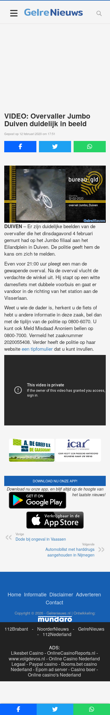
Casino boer (83, 669)
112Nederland (57, 634)
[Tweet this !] (55, 146)
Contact (54, 602)
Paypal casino (43, 664)
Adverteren (88, 594)
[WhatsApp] (90, 146)
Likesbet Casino (27, 653)
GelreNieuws (91, 629)
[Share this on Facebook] (20, 146)
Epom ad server (51, 669)
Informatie (35, 594)
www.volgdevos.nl (27, 658)
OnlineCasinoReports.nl (71, 653)
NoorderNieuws (53, 629)
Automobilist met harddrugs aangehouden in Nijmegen (69, 550)
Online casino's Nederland (54, 674)
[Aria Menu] (13, 12)
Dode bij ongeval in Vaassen (41, 537)
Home (14, 594)
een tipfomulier (37, 348)
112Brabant (16, 629)
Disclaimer (61, 594)
